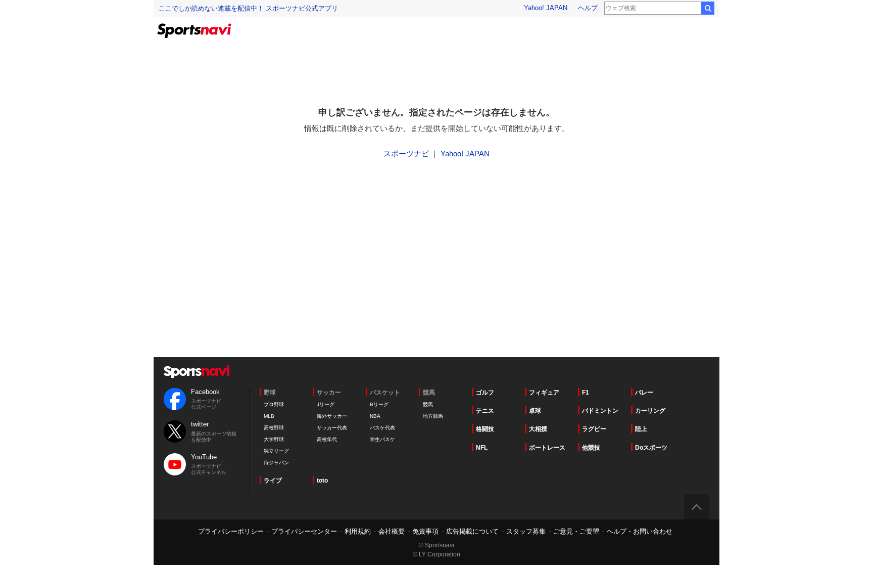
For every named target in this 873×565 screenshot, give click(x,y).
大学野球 (274, 439)
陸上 (641, 428)
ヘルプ (588, 8)
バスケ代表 (382, 427)
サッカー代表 (332, 427)
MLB (269, 416)
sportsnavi (196, 371)
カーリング (650, 410)
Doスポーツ (651, 447)
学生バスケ (382, 439)
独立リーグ (276, 451)
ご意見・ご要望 (576, 531)
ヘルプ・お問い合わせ (639, 531)
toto (322, 480)
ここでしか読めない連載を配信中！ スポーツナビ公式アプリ (248, 8)
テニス (485, 410)
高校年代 (327, 439)
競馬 (428, 404)
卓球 (535, 410)
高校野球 (274, 427)
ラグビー (594, 428)
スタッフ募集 (526, 531)
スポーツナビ (406, 153)
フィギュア (544, 392)
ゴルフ (485, 392)
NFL (482, 447)
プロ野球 (274, 404)
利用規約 (358, 531)
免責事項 (425, 531)
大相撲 (538, 428)
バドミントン (600, 410)
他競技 (591, 447)
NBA (375, 416)
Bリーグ (379, 404)
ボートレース (547, 447)
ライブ (273, 480)
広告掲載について (472, 531)
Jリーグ (325, 404)
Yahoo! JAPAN (545, 8)
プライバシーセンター (304, 531)
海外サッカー (332, 416)
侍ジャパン (276, 462)
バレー (644, 392)
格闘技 (485, 428)
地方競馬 (433, 416)
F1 (585, 392)
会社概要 (391, 531)
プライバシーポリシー (231, 531)
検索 (707, 8)
